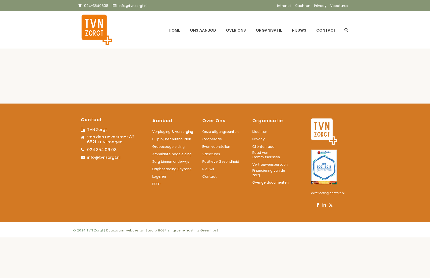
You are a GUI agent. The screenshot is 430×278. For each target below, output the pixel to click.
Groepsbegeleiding (168, 147)
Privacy (258, 139)
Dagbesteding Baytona (172, 169)
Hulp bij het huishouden (171, 139)
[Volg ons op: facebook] (318, 205)
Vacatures (211, 154)
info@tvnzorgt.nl (133, 5)
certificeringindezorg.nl (328, 193)
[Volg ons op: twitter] (331, 205)
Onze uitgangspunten (220, 132)
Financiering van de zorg (268, 172)
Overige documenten (270, 182)
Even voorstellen (216, 147)
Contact (326, 30)
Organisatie (269, 30)
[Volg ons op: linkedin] (324, 205)
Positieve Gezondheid (220, 162)
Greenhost (209, 230)
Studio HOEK (156, 230)
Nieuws (299, 30)
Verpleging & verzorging (172, 132)
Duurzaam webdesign (126, 230)
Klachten (259, 132)
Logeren (159, 176)
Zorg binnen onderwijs (170, 162)
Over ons (236, 30)
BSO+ (156, 184)
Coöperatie (212, 139)
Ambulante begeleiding (172, 154)
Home (174, 30)
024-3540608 (96, 5)
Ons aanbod (203, 30)
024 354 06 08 (102, 149)
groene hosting (186, 230)
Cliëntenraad (263, 147)
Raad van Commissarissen (266, 155)
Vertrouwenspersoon (270, 165)
